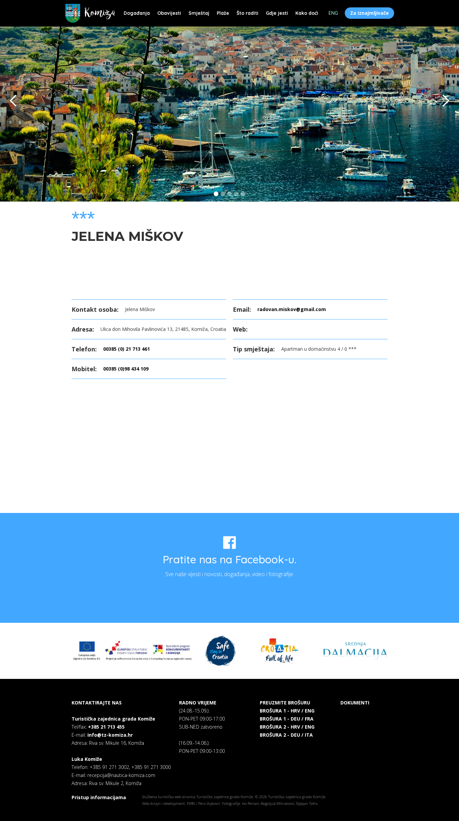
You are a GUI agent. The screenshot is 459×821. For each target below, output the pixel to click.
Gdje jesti (277, 13)
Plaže (223, 13)
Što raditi (247, 13)
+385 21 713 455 (106, 727)
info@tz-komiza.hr (110, 735)
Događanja (137, 13)
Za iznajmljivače (369, 13)
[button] (13, 101)
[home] (90, 13)
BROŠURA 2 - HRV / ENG (287, 727)
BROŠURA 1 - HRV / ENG (287, 710)
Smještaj (199, 13)
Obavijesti (169, 13)
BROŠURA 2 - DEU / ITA (286, 735)
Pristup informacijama (99, 797)
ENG (333, 13)
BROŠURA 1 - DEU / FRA (287, 719)
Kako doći (306, 13)
